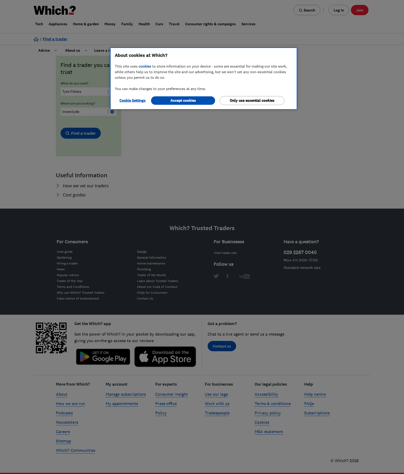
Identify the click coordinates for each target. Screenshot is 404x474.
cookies (145, 66)
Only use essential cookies (252, 100)
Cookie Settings (132, 100)
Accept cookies (183, 100)
